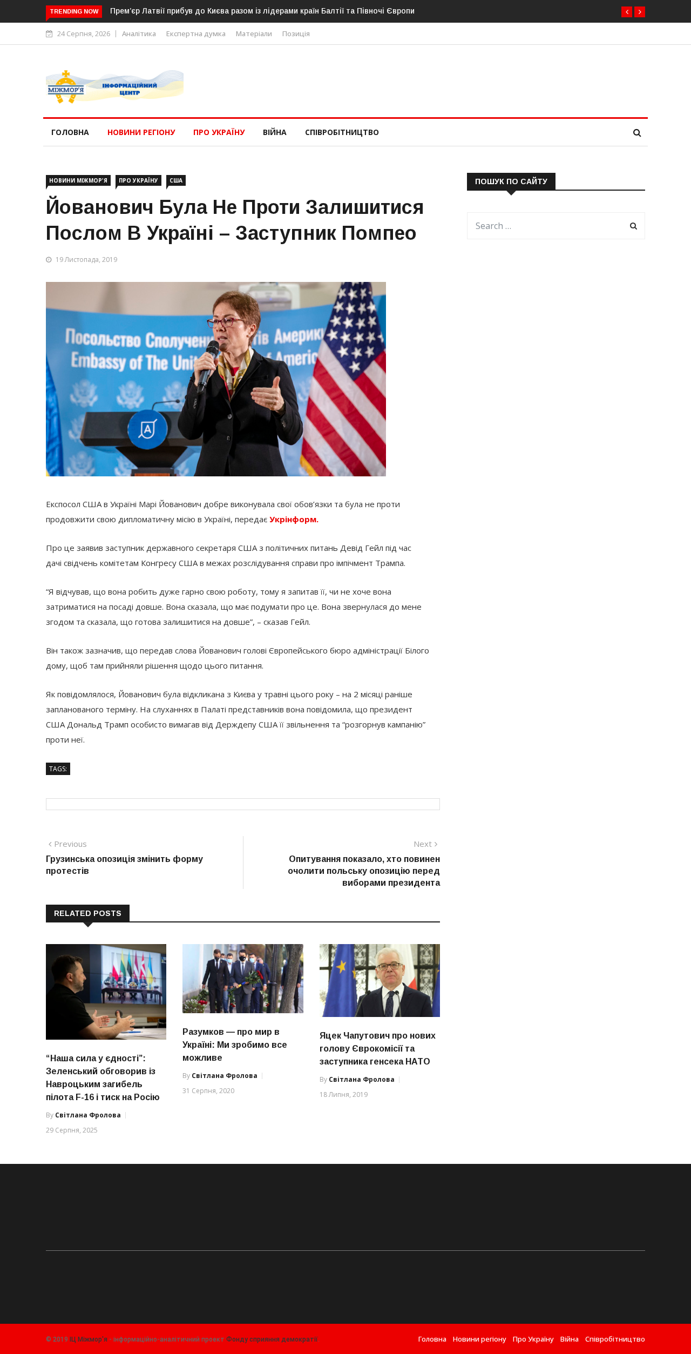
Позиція (296, 33)
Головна (70, 132)
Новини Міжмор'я (78, 180)
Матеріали (254, 33)
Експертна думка (196, 33)
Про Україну (219, 132)
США (176, 180)
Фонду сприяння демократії (272, 1339)
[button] (626, 11)
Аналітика (139, 33)
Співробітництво (342, 132)
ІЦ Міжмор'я (88, 1339)
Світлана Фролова (88, 1115)
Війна (275, 132)
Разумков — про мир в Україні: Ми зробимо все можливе (234, 1044)
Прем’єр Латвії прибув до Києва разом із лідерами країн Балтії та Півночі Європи (262, 10)
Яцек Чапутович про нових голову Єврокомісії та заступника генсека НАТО (378, 1048)
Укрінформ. (294, 519)
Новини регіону (141, 132)
